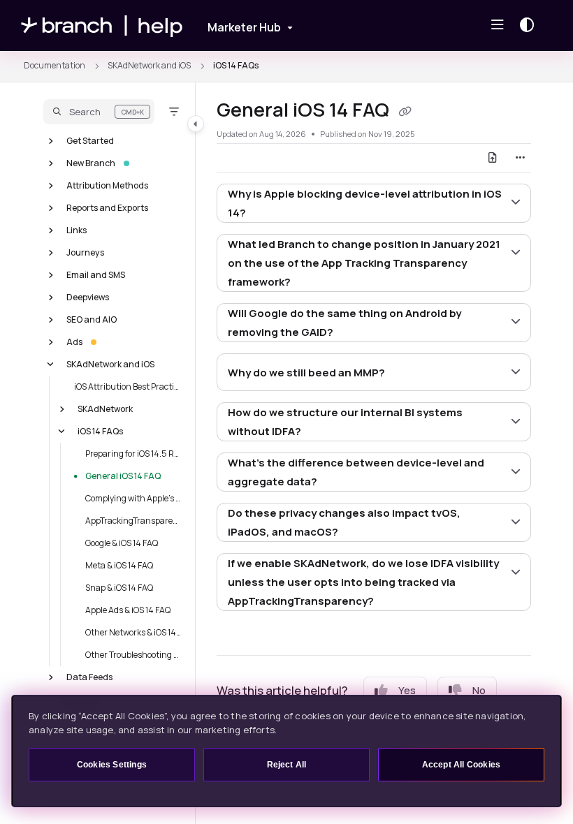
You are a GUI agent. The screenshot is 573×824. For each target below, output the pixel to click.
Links (76, 229)
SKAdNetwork (105, 408)
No (479, 690)
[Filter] (174, 111)
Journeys (85, 252)
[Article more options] (520, 158)
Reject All (287, 765)
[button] (98, 111)
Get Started (90, 140)
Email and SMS (95, 274)
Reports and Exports (107, 207)
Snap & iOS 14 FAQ (119, 587)
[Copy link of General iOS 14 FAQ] (404, 112)
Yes (407, 690)
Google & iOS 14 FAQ (121, 542)
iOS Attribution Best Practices (128, 386)
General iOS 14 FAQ (123, 475)
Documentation (54, 65)
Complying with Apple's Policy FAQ (133, 497)
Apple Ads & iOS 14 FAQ (128, 609)
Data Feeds (89, 676)
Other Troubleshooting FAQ (133, 654)
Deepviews (87, 296)
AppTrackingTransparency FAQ (133, 520)
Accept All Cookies (461, 765)
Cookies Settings (112, 765)
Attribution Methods (107, 185)
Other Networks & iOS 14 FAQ (133, 632)
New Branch (90, 162)
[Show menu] (497, 25)
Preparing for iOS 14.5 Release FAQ (133, 453)
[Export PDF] (492, 158)
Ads (74, 341)
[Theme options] (530, 25)
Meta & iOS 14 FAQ (119, 565)
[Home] (102, 25)
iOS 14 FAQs (236, 65)
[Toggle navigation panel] (195, 123)
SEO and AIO (91, 319)
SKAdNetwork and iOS (149, 65)
